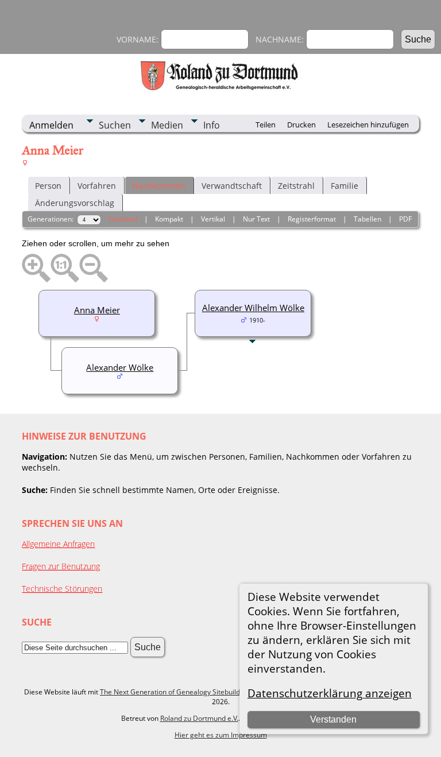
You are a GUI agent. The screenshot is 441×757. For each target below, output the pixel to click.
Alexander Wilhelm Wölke (253, 307)
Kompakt (169, 219)
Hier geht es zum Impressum (221, 735)
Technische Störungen (62, 588)
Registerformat (312, 219)
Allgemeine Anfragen (58, 543)
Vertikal (213, 219)
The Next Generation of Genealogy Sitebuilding (175, 692)
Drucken (301, 124)
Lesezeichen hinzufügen (368, 124)
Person (48, 185)
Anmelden (51, 125)
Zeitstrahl (296, 185)
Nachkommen (158, 185)
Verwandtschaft (232, 185)
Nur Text (256, 219)
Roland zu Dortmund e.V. (199, 718)
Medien (167, 125)
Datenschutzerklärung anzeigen (329, 693)
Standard (122, 219)
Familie (344, 185)
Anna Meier (97, 310)
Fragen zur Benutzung (61, 566)
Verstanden (333, 719)
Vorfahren (97, 185)
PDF (405, 219)
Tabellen (367, 219)
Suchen (115, 125)
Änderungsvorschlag (74, 202)
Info (211, 125)
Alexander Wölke (119, 367)
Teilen (266, 124)
